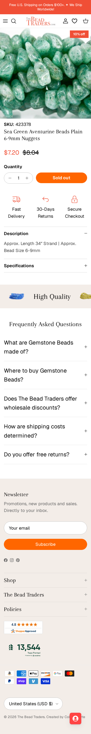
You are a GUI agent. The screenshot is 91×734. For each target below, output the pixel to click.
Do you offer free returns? (36, 454)
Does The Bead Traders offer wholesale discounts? (40, 403)
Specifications (19, 265)
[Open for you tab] (75, 718)
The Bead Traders (31, 717)
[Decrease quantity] (8, 178)
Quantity (13, 166)
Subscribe (45, 544)
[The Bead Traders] (40, 21)
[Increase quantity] (28, 178)
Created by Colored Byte (65, 717)
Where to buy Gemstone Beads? (35, 375)
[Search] (16, 21)
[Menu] (5, 21)
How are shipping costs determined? (34, 431)
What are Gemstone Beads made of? (38, 347)
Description (16, 233)
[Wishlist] (75, 21)
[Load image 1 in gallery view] (45, 73)
